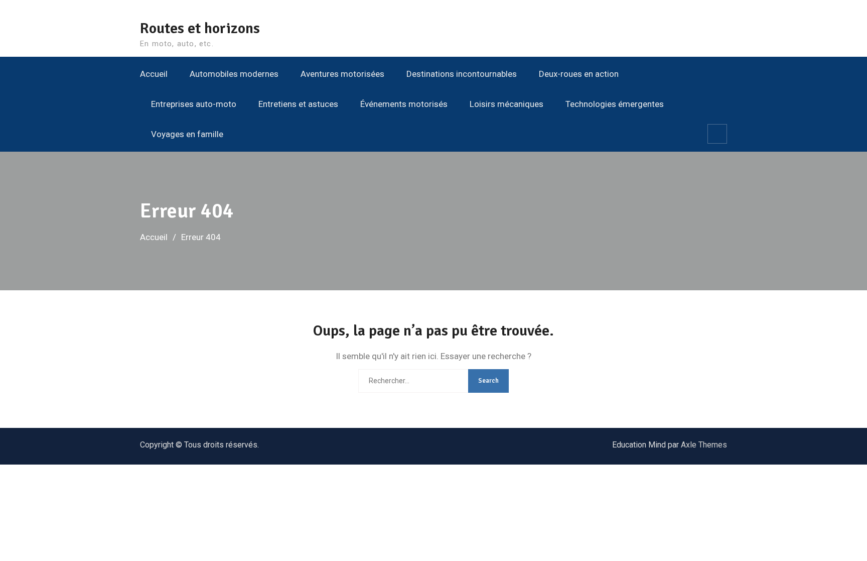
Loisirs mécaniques (506, 104)
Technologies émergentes (614, 104)
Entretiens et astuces (298, 104)
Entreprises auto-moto (193, 104)
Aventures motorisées (342, 74)
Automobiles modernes (234, 74)
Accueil (154, 74)
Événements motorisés (404, 104)
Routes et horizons (200, 28)
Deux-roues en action (579, 74)
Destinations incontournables (461, 74)
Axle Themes (704, 445)
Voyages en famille (187, 134)
